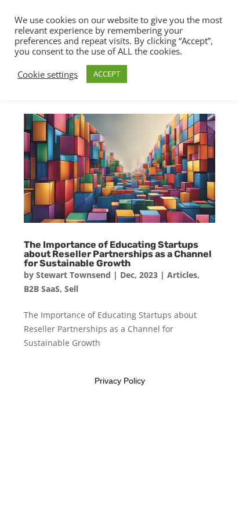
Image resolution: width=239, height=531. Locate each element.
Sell (71, 288)
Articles (182, 274)
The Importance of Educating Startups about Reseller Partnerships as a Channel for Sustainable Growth (118, 254)
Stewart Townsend (73, 274)
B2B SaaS (42, 288)
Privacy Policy (120, 380)
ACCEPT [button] (106, 73)
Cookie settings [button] (47, 74)
